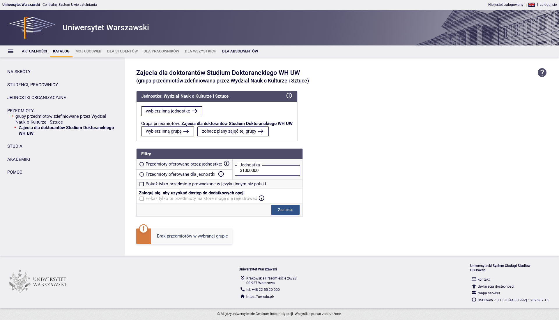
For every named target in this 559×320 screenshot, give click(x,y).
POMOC (14, 172)
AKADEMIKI (18, 159)
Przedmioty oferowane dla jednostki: (181, 174)
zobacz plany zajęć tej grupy (229, 131)
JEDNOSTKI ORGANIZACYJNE (36, 97)
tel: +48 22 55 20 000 (263, 290)
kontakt (484, 279)
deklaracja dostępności (496, 286)
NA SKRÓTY (19, 71)
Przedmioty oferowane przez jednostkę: (183, 164)
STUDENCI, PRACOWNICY (32, 84)
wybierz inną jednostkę (168, 111)
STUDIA (14, 146)
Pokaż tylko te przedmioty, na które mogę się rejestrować (201, 198)
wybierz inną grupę (164, 131)
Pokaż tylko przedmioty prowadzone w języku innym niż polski (206, 184)
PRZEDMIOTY (20, 110)
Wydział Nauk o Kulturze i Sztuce (196, 96)
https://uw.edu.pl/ (260, 297)
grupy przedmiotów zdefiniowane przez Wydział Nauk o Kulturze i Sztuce (60, 119)
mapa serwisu (489, 293)
